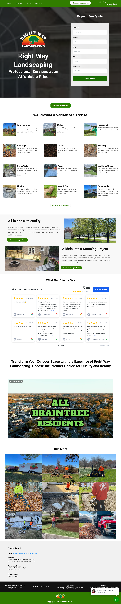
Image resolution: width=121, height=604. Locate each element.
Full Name (76, 28)
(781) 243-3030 (113, 5)
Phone (75, 37)
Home (9, 3)
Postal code (76, 66)
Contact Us (39, 3)
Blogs (29, 3)
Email (75, 47)
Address (75, 57)
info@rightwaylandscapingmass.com (24, 553)
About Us (19, 3)
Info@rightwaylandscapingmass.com (70, 588)
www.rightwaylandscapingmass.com (104, 588)
